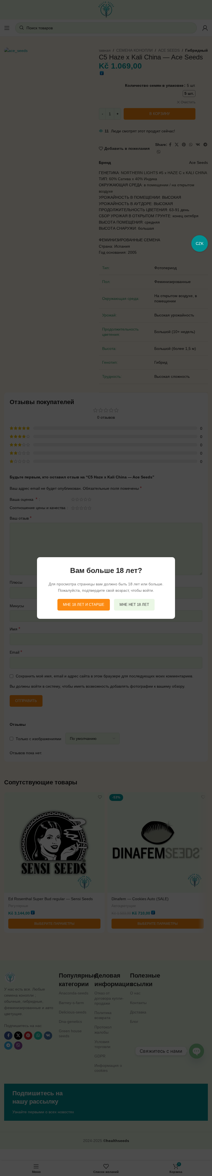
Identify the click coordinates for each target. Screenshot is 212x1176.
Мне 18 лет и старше (83, 605)
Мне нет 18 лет (134, 605)
